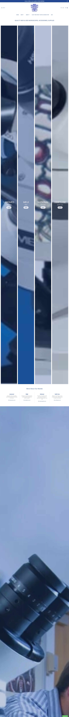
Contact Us (65, 716)
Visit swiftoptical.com (57, 400)
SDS (52, 14)
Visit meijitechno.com (26, 400)
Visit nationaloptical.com (42, 401)
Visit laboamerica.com (11, 400)
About (27, 14)
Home (17, 14)
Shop (22, 14)
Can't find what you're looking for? (40, 14)
